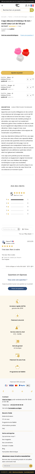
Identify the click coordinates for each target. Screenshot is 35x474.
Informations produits (9, 425)
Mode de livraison (7, 416)
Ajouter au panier (17, 73)
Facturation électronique (10, 452)
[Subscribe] (30, 465)
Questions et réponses (17, 275)
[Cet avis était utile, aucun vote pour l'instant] (28, 266)
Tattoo (10, 17)
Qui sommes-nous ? (8, 436)
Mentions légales (17, 472)
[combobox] (17, 10)
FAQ (3, 428)
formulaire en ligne (15, 408)
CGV (10, 472)
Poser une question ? (27, 35)
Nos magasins (6, 439)
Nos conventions (7, 442)
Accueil (3, 17)
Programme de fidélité (9, 422)
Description (5, 107)
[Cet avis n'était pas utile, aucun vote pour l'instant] (31, 266)
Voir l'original (5, 259)
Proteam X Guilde (7, 446)
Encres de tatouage (21, 17)
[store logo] (18, 5)
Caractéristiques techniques (21, 107)
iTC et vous (5, 419)
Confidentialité (29, 472)
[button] (33, 7)
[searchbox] (9, 229)
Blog (3, 449)
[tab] (5, 108)
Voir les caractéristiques (9, 35)
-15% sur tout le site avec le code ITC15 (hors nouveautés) (17, 1)
